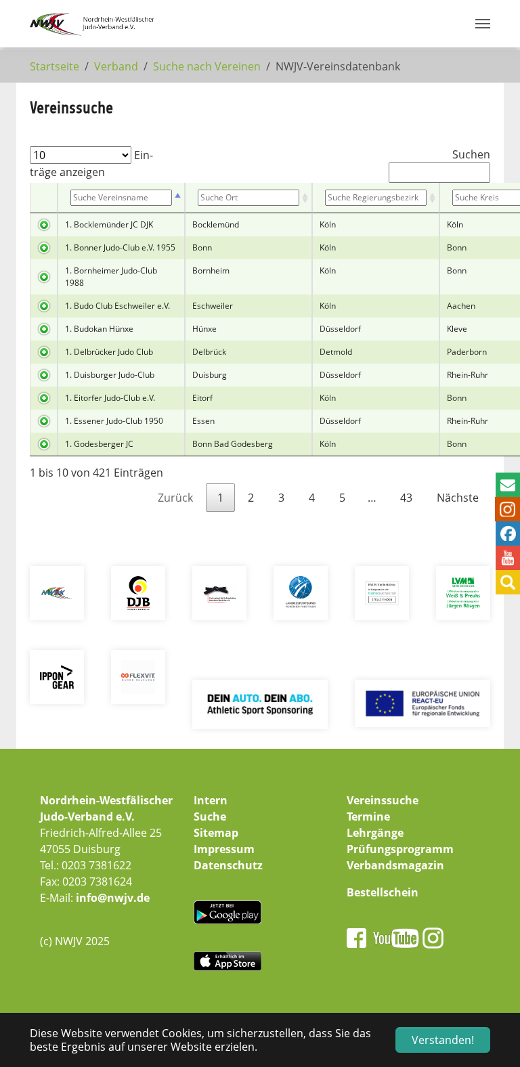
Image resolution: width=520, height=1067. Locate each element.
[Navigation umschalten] (482, 23)
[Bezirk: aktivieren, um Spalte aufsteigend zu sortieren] (375, 198)
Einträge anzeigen (91, 163)
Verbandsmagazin (395, 865)
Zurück (175, 497)
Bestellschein (382, 892)
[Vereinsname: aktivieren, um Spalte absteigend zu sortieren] (121, 198)
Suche (210, 816)
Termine (368, 816)
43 (406, 497)
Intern (211, 800)
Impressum (224, 849)
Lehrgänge (375, 832)
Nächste (458, 497)
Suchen (471, 154)
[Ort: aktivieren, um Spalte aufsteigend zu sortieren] (248, 198)
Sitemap (216, 832)
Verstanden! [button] (443, 1039)
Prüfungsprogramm (400, 849)
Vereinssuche (382, 800)
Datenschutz (228, 865)
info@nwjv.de (113, 897)
